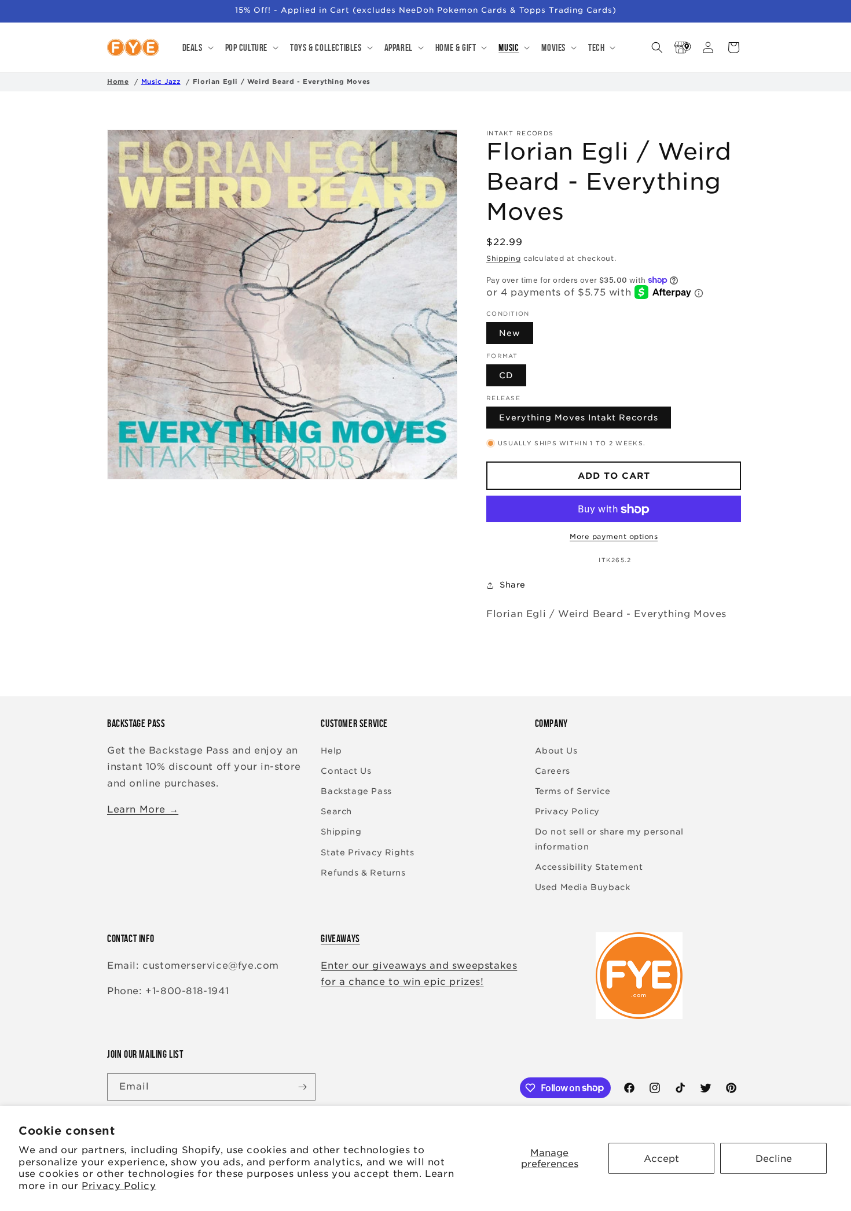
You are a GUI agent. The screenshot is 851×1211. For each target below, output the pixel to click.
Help (331, 750)
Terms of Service (573, 791)
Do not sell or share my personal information (609, 839)
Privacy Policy (119, 1185)
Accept (661, 1158)
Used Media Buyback (582, 887)
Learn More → (142, 809)
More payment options (614, 537)
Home (118, 81)
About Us (556, 750)
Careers (552, 771)
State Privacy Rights (367, 852)
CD (506, 376)
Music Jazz (161, 81)
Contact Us (346, 771)
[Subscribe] (302, 1087)
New (509, 333)
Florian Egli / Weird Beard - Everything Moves (282, 81)
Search (336, 811)
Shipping (503, 258)
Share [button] (513, 584)
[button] (196, 47)
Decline (773, 1158)
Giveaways (340, 938)
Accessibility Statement (589, 867)
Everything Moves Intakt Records (578, 418)
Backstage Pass (356, 791)
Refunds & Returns (363, 872)
